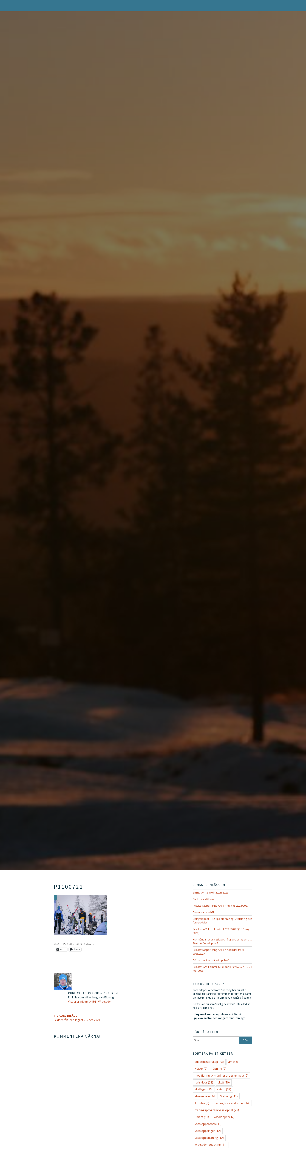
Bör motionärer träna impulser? (211, 960)
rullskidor (204, 1082)
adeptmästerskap (209, 1062)
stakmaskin (205, 1096)
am (233, 1062)
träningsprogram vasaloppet (217, 1110)
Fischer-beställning (203, 899)
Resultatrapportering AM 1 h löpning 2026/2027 (220, 905)
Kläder (201, 1069)
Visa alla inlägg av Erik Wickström (90, 1002)
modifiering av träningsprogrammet (221, 1075)
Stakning (229, 1096)
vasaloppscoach (208, 1124)
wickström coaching (210, 1145)
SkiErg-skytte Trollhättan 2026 (210, 892)
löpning (219, 1069)
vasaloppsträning (209, 1138)
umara (202, 1117)
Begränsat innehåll (203, 912)
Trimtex (202, 1103)
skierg (224, 1089)
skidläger (203, 1089)
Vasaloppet (224, 1117)
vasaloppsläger (208, 1131)
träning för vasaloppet (232, 1103)
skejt (224, 1082)
